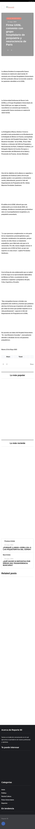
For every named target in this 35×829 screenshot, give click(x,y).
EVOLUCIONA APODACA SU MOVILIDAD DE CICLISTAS (7, 390)
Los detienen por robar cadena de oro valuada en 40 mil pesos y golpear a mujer (16, 513)
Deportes (4, 803)
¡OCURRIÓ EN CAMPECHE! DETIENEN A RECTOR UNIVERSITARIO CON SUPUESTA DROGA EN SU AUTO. (16, 600)
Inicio (3, 789)
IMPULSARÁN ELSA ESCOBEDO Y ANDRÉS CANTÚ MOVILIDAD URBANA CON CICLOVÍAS (8, 418)
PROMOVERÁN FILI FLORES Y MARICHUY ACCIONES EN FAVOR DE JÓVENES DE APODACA (24, 419)
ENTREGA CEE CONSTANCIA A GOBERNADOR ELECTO (24, 390)
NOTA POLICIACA (9, 499)
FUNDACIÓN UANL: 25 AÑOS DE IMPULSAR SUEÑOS (16, 651)
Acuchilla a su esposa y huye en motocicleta (15, 468)
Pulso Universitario (13, 18)
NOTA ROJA (8, 458)
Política (3, 793)
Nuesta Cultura (6, 796)
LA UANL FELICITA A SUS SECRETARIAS (15, 697)
